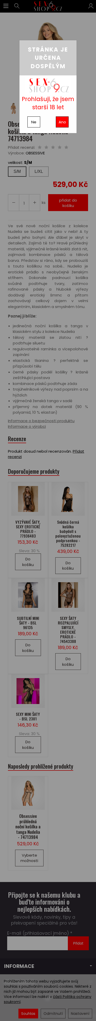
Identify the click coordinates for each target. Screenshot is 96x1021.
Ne (33, 122)
